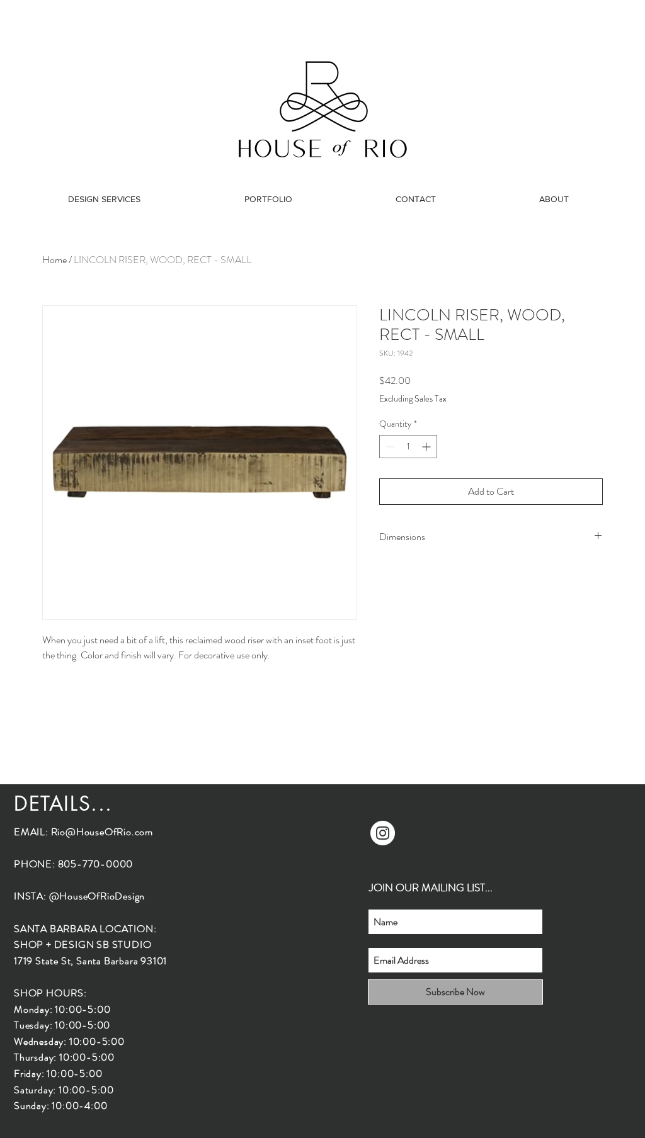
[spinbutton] (408, 447)
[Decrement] (389, 447)
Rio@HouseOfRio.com (102, 832)
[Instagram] (382, 833)
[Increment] (427, 447)
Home (54, 259)
